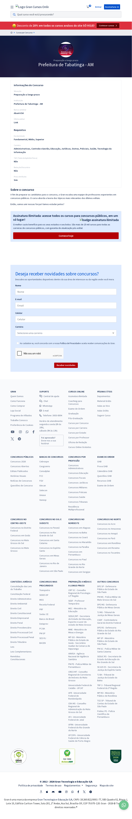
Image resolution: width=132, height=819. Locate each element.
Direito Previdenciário (20, 627)
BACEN (42, 643)
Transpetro (44, 590)
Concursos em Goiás (20, 535)
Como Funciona (17, 401)
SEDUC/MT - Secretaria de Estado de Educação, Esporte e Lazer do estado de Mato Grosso (79, 620)
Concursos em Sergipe (79, 571)
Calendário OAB (104, 471)
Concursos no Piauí (77, 559)
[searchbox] (65, 14)
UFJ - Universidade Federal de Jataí (77, 718)
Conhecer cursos (106, 26)
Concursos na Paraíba (78, 547)
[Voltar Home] (11, 32)
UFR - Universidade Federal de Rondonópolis (77, 695)
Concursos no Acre (106, 523)
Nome (18, 285)
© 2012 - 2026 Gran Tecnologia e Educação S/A (66, 781)
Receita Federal (47, 604)
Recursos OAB (104, 480)
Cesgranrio (44, 466)
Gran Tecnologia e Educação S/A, (55, 799)
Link (16, 122)
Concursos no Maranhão (79, 542)
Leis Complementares (21, 651)
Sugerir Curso (103, 415)
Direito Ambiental (18, 603)
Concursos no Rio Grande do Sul (47, 534)
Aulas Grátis (103, 410)
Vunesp (42, 499)
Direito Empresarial (19, 618)
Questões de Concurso (21, 485)
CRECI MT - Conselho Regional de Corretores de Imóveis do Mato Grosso (79, 676)
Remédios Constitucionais (17, 658)
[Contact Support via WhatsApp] (124, 805)
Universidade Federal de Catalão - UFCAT (80, 687)
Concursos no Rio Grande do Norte (76, 566)
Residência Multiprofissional (76, 508)
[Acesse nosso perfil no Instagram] (20, 432)
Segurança (91, 785)
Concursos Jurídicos (78, 482)
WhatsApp (47, 405)
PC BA (42, 628)
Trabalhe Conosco (19, 420)
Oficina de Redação (77, 442)
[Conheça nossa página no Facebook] (33, 432)
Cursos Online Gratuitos (79, 447)
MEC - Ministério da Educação (77, 610)
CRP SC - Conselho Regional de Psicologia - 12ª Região (79, 593)
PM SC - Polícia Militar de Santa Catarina (108, 650)
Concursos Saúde (76, 497)
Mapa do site (107, 785)
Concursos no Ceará (78, 537)
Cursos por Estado (77, 432)
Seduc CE (43, 614)
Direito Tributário (18, 642)
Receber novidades (66, 365)
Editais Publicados (19, 471)
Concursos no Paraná (49, 527)
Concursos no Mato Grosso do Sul (19, 542)
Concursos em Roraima (108, 547)
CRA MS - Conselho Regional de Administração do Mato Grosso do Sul (79, 708)
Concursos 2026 (18, 461)
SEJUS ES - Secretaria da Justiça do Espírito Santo (109, 668)
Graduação (73, 413)
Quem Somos (16, 396)
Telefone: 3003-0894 (52, 415)
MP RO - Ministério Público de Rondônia (107, 694)
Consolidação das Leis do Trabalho (21, 588)
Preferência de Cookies (21, 425)
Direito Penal (16, 622)
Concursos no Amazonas (109, 528)
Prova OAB (102, 466)
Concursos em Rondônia (109, 543)
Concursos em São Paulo (51, 571)
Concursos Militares (77, 487)
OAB (99, 461)
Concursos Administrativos (75, 467)
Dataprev (43, 623)
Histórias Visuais (18, 475)
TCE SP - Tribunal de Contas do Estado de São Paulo (107, 703)
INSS (41, 599)
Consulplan (44, 471)
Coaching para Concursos (75, 402)
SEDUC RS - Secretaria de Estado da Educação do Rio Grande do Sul (109, 659)
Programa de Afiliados (21, 415)
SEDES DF (43, 595)
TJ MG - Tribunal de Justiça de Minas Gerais (108, 614)
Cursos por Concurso (24, 32)
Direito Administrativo (20, 598)
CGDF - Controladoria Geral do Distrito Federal (109, 621)
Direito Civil (15, 608)
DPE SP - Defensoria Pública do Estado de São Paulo (107, 589)
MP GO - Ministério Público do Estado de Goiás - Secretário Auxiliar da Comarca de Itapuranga (79, 643)
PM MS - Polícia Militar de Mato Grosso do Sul (109, 598)
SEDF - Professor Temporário (76, 602)
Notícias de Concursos (21, 480)
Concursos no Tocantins (108, 552)
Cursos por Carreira (77, 427)
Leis (12, 646)
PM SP (42, 633)
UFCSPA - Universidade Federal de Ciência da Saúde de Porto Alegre (79, 738)
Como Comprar (17, 405)
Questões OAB (104, 475)
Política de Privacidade (70, 343)
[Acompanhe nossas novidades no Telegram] (19, 439)
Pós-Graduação (75, 418)
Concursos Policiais (77, 492)
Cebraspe (44, 461)
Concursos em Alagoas (79, 527)
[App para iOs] (47, 791)
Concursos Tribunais (78, 501)
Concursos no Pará (106, 538)
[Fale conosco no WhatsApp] (27, 432)
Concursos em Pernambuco (75, 553)
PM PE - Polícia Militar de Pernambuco (79, 665)
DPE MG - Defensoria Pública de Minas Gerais (108, 606)
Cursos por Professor (78, 437)
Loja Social (15, 410)
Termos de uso (53, 785)
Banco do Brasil (46, 619)
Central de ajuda (51, 396)
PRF (41, 609)
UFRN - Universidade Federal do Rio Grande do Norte (79, 727)
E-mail (18, 299)
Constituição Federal (20, 594)
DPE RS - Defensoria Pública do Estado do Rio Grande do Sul (109, 630)
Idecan (42, 485)
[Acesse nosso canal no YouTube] (12, 432)
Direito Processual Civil (21, 632)
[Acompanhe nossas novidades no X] (12, 439)
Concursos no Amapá (107, 533)
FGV (41, 480)
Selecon (43, 490)
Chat (46, 401)
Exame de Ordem (76, 408)
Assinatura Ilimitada (77, 396)
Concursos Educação (78, 473)
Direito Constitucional (20, 613)
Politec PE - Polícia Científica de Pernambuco (106, 714)
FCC (41, 475)
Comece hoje (66, 235)
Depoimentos (103, 396)
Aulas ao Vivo (103, 405)
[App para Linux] (41, 791)
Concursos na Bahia (77, 532)
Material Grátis (104, 401)
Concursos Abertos (19, 466)
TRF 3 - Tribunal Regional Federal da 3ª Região (108, 687)
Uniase (42, 495)
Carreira (19, 326)
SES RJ (42, 638)
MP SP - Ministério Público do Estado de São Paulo (107, 641)
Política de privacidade (30, 785)
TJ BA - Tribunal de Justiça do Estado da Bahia (107, 677)
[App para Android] (53, 791)
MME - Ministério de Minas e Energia (77, 631)
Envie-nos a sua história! (48, 440)
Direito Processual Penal (22, 637)
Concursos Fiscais (77, 477)
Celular (18, 313)
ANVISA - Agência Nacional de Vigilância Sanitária (78, 656)
